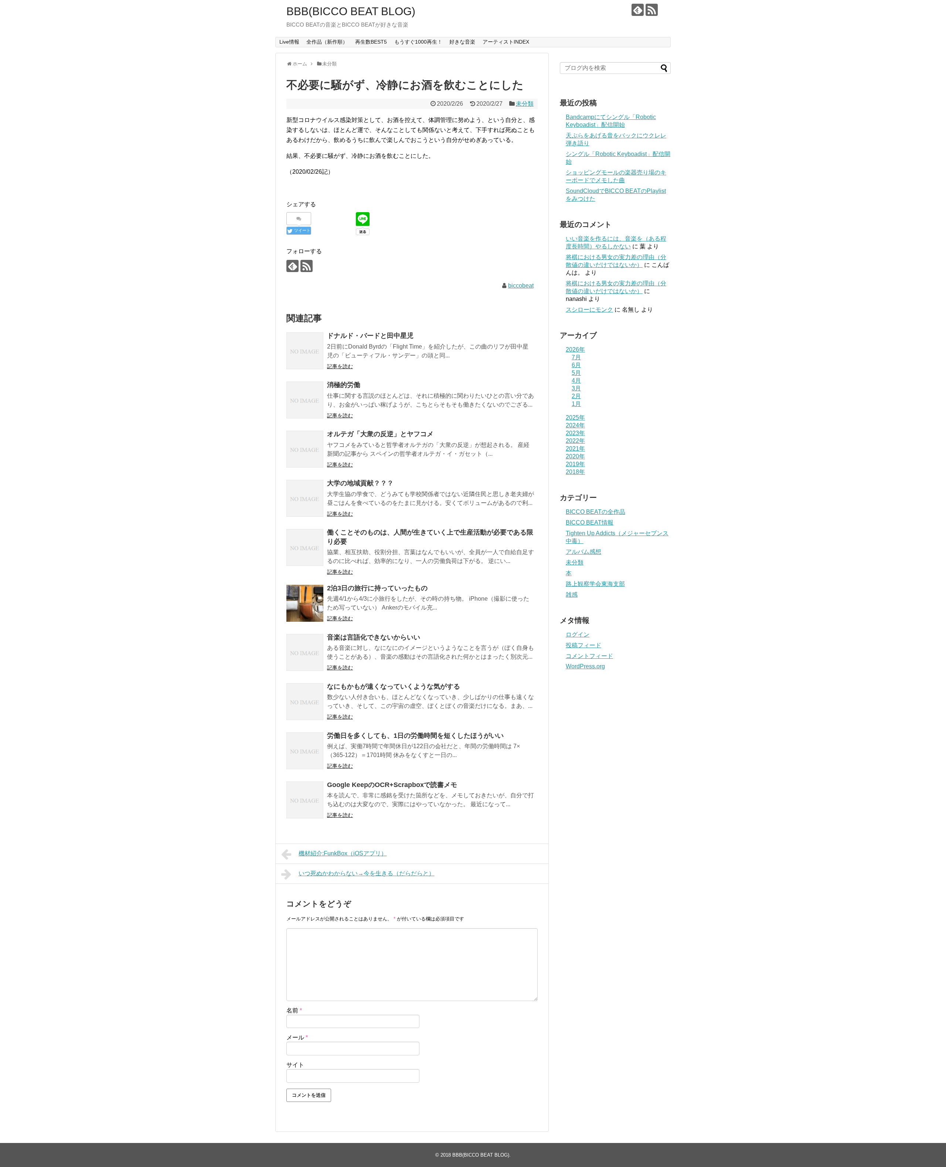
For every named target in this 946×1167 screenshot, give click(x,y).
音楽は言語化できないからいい (373, 637)
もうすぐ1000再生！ (418, 42)
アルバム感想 (583, 552)
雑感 (572, 594)
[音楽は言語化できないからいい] (304, 652)
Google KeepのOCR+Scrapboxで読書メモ (392, 784)
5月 (576, 373)
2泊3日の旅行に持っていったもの (377, 588)
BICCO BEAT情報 (589, 522)
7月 (576, 357)
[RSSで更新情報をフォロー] (652, 10)
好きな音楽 (462, 42)
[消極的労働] (304, 399)
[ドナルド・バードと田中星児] (304, 350)
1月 (576, 404)
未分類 (525, 104)
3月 (576, 388)
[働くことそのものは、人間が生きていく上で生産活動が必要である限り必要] (304, 547)
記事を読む (340, 366)
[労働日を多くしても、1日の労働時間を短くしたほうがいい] (304, 750)
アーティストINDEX (506, 42)
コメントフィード (589, 656)
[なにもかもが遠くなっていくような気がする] (304, 701)
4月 (576, 380)
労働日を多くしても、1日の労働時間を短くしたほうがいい (415, 735)
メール (297, 1037)
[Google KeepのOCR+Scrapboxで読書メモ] (304, 799)
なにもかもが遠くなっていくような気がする (393, 686)
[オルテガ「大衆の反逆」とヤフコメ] (304, 449)
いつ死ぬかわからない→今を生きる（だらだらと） (367, 873)
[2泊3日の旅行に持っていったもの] (304, 603)
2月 (576, 396)
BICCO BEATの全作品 (595, 512)
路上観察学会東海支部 (595, 584)
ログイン (577, 634)
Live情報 (289, 42)
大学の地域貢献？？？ (360, 483)
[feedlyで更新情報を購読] (638, 10)
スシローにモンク (589, 309)
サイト (295, 1065)
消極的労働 (343, 385)
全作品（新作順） (327, 42)
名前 (294, 1010)
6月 (576, 365)
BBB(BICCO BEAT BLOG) (350, 11)
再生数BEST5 (371, 42)
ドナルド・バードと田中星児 (370, 335)
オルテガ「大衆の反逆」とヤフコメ (380, 434)
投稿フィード (583, 645)
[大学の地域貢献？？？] (304, 498)
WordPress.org (585, 666)
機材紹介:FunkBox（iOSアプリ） (343, 853)
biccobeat (521, 285)
